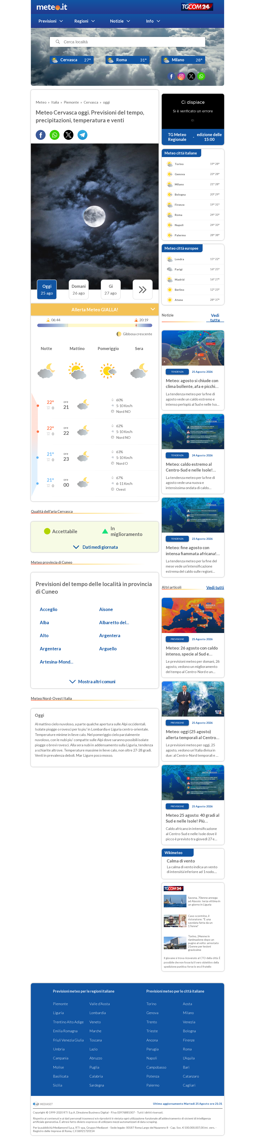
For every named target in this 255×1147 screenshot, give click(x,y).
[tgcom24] (197, 7)
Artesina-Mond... (56, 661)
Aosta (187, 1004)
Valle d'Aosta (99, 1004)
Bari (186, 1067)
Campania (60, 1058)
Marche (95, 1031)
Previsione (177, 639)
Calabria (96, 1076)
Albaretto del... (114, 622)
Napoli (151, 1058)
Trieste (152, 1031)
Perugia (152, 1049)
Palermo (152, 1085)
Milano (188, 1013)
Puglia (94, 1067)
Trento (151, 1022)
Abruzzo (95, 1058)
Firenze (189, 1040)
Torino (151, 1004)
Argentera (109, 635)
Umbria (59, 1049)
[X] (191, 76)
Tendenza (177, 371)
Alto (44, 635)
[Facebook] (171, 76)
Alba (44, 622)
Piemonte (60, 1004)
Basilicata (60, 1076)
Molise (58, 1067)
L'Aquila (189, 1058)
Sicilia (57, 1085)
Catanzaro (191, 1076)
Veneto (95, 1022)
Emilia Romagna (65, 1031)
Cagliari (189, 1085)
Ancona (152, 1040)
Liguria (58, 1013)
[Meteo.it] (52, 7)
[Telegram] (82, 135)
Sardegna (96, 1085)
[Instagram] (181, 76)
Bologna (189, 1031)
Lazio (93, 1049)
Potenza (152, 1076)
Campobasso (156, 1067)
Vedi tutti (215, 587)
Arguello (108, 648)
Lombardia (97, 1013)
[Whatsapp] (55, 135)
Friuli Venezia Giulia (68, 1040)
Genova (152, 1013)
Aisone (106, 609)
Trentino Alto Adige (68, 1022)
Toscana (95, 1040)
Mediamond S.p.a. (64, 1127)
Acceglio (48, 609)
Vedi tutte (215, 317)
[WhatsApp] (201, 76)
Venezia (189, 1022)
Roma (187, 1049)
